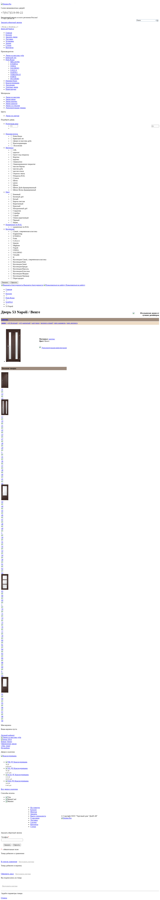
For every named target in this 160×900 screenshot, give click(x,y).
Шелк (15, 181)
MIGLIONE (15, 62)
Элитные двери (12, 87)
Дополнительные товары (16, 108)
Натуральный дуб (20, 208)
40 (2, 474)
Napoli (15, 248)
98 (2, 716)
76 (2, 627)
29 (2, 448)
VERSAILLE (15, 74)
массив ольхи (18, 171)
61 (2, 564)
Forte (15, 238)
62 (2, 568)
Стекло (16, 178)
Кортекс (16, 157)
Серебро (16, 213)
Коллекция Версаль (21, 269)
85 (2, 654)
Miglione (16, 245)
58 (2, 560)
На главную (35, 808)
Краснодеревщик (12, 83)
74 (2, 618)
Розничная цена (12, 124)
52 (2, 546)
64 (2, 573)
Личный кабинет (8, 735)
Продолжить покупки (26, 862)
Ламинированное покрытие (24, 164)
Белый (15, 199)
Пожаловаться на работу (75, 285)
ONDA (13, 66)
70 (2, 609)
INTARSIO (14, 79)
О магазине (34, 818)
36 (2, 461)
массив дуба (18, 169)
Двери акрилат (11, 104)
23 (2, 434)
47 (2, 519)
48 (2, 524)
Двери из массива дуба (15, 55)
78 (2, 636)
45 (2, 511)
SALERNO (14, 68)
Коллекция (10, 229)
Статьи (8, 45)
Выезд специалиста (38, 816)
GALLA (13, 70)
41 (2, 479)
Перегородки (11, 89)
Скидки (33, 822)
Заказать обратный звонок (11, 22)
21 (2, 426)
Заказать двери (11, 37)
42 (2, 483)
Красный (16, 206)
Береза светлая (19, 201)
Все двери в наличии (9, 789)
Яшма (15, 223)
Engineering (17, 234)
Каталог (9, 35)
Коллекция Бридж (20, 267)
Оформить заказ (7, 874)
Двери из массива (13, 97)
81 (2, 645)
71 (2, 613)
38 (2, 470)
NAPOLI (13, 72)
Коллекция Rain (19, 262)
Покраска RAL (19, 176)
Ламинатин (17, 162)
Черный (16, 220)
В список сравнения (9, 862)
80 (2, 640)
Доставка (9, 39)
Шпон (15, 185)
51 (2, 542)
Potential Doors (11, 81)
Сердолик (17, 211)
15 (2, 398)
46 (2, 515)
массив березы (19, 166)
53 (2, 551)
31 (2, 457)
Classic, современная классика (25, 231)
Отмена (4, 898)
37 (2, 466)
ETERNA (14, 64)
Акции (8, 43)
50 (2, 537)
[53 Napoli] (13, 361)
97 (2, 712)
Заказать (33, 814)
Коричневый (18, 204)
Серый (16, 215)
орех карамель (59, 323)
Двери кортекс (11, 101)
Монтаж (33, 812)
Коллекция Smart (20, 264)
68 (2, 596)
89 (2, 667)
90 (2, 676)
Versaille (16, 255)
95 (2, 703)
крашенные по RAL (21, 227)
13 (2, 394)
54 (2, 555)
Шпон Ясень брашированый (24, 190)
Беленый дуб (18, 197)
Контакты (9, 48)
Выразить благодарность (33, 285)
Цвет (8, 192)
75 (2, 622)
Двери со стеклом (13, 106)
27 (2, 439)
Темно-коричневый (21, 218)
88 (2, 662)
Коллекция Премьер (21, 276)
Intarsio (16, 243)
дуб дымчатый (24, 323)
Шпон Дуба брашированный (24, 188)
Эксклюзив (10, 85)
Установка (10, 41)
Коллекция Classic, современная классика (29, 260)
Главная (9, 33)
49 (2, 528)
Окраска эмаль (19, 174)
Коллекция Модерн (21, 274)
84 (2, 649)
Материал (9, 148)
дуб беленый (12, 323)
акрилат (16, 152)
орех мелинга (72, 323)
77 (2, 631)
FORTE (13, 77)
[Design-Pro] (6, 4)
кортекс (16, 159)
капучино (35, 323)
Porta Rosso (10, 60)
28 (2, 443)
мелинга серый (47, 323)
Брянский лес (11, 58)
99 (2, 721)
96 (2, 707)
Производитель (12, 134)
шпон (15, 183)
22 (2, 430)
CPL (15, 150)
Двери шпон (11, 99)
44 (2, 506)
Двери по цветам (12, 116)
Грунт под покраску (21, 155)
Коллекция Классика (21, 271)
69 (2, 600)
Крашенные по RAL (14, 225)
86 (2, 658)
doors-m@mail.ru (7, 29)
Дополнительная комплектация (54, 348)
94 (2, 699)
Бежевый (16, 194)
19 (2, 421)
